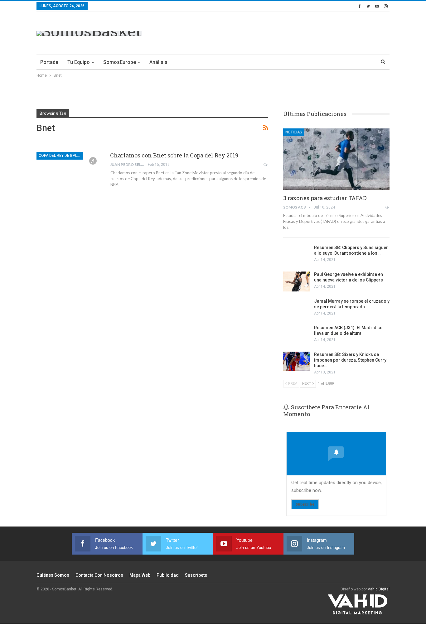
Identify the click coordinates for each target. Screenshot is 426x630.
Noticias (293, 132)
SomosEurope (119, 62)
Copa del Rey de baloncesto (61, 155)
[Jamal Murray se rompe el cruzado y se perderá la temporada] (296, 308)
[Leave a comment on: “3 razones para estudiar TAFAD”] (387, 207)
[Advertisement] (276, 32)
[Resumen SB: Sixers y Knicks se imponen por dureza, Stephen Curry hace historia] (296, 362)
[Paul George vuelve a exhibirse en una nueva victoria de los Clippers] (296, 281)
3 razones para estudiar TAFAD (325, 198)
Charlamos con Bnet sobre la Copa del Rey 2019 (174, 155)
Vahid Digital (379, 589)
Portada (49, 62)
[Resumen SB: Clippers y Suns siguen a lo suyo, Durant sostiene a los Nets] (296, 255)
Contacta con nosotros (99, 575)
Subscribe (305, 504)
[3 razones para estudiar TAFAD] (336, 159)
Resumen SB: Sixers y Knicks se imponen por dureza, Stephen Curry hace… (350, 360)
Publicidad (168, 575)
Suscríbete (196, 575)
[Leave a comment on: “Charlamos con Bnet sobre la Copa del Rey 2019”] (266, 164)
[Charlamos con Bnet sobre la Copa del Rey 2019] (69, 173)
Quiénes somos (52, 575)
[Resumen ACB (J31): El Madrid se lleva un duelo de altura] (296, 335)
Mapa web (139, 575)
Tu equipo (78, 62)
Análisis (158, 62)
